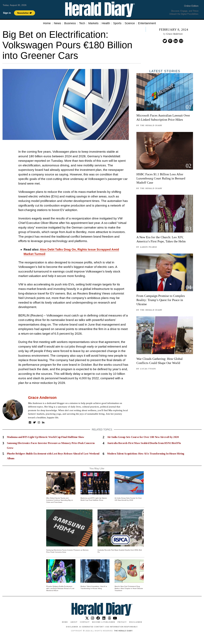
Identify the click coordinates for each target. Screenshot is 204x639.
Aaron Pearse (148, 247)
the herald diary (123, 631)
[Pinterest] (170, 41)
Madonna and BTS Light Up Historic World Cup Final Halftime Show (45, 437)
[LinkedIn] (43, 422)
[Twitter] (165, 41)
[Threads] (109, 618)
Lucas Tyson (148, 369)
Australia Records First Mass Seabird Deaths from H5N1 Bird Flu (144, 443)
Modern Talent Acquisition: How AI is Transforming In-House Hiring (145, 453)
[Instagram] (39, 422)
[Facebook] (30, 422)
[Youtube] (115, 618)
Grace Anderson (174, 34)
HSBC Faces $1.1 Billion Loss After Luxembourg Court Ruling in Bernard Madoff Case (160, 178)
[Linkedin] (176, 41)
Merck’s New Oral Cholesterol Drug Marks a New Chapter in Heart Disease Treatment (129, 588)
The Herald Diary (151, 125)
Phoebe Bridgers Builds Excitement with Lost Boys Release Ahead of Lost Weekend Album (60, 588)
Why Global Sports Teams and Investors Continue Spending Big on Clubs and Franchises (59, 500)
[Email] (181, 41)
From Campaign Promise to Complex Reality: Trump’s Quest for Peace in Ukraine (160, 300)
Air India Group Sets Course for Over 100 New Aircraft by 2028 (143, 437)
